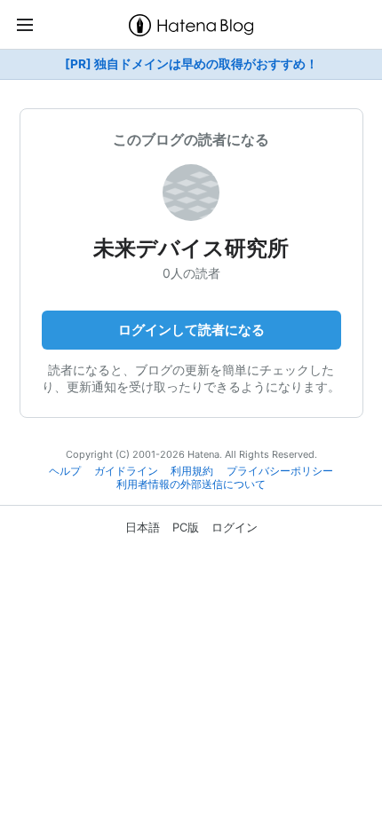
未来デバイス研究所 (191, 248)
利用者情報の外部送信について (191, 484)
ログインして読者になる (191, 329)
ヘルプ (65, 471)
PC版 (185, 527)
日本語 (142, 527)
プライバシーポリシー (280, 471)
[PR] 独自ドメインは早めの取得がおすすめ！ (191, 64)
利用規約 (192, 471)
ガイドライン (126, 471)
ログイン (234, 527)
